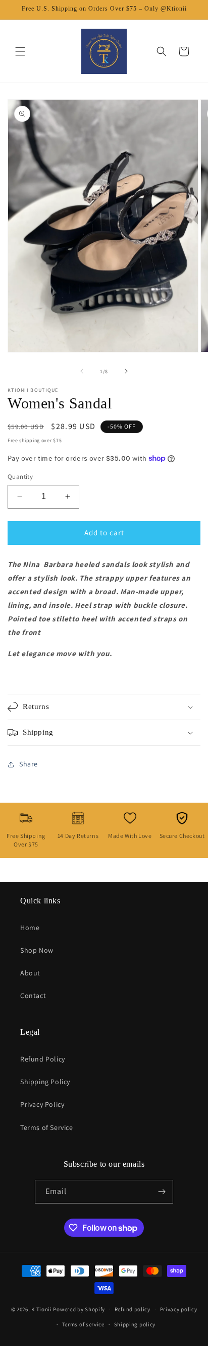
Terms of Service (46, 1127)
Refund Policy (42, 1059)
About (30, 972)
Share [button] (28, 763)
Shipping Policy (45, 1081)
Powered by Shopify (79, 1308)
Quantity (20, 476)
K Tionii (41, 1308)
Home (29, 927)
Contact (33, 995)
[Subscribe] (161, 1191)
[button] (20, 51)
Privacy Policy (42, 1104)
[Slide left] (82, 371)
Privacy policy (178, 1309)
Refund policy (132, 1309)
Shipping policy (135, 1324)
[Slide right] (126, 371)
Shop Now (37, 950)
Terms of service (83, 1324)
